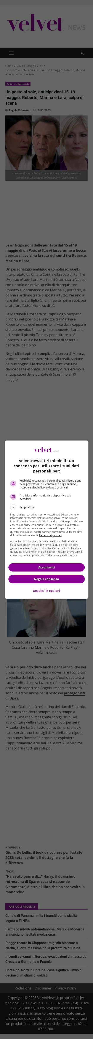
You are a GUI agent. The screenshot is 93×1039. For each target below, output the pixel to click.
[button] (46, 507)
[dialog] (46, 519)
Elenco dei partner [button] (50, 535)
